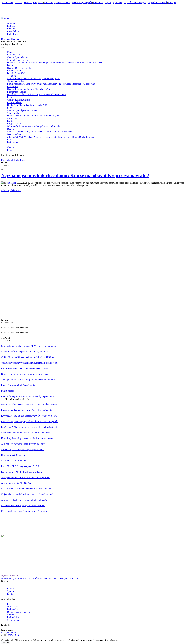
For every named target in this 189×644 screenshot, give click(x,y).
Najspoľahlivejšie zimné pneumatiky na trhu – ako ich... (27, 488)
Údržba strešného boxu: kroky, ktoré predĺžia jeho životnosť (29, 427)
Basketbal (48, 115)
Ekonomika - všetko (16, 92)
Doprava (47, 62)
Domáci (10, 73)
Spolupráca (12, 591)
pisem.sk (27, 2)
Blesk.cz (12, 182)
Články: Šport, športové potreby (22, 110)
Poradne (92, 137)
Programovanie (40, 84)
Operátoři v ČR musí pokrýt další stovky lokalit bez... (26, 351)
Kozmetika (40, 131)
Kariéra (28, 94)
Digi (28, 84)
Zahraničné (20, 62)
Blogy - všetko (14, 123)
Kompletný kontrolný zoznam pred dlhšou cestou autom (27, 438)
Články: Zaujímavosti (17, 131)
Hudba (10, 105)
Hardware (65, 84)
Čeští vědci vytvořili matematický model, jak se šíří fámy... (28, 357)
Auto (16, 137)
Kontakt (11, 594)
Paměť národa (7, 391)
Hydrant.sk (17, 578)
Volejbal (40, 115)
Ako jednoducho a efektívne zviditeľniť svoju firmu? (25, 477)
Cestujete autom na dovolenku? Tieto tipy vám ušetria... (27, 432)
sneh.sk (18, 2)
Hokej (33, 115)
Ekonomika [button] (12, 86)
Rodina (75, 137)
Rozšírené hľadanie (10, 39)
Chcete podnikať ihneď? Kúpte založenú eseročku (24, 511)
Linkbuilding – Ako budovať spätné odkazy (21, 472)
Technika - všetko (15, 81)
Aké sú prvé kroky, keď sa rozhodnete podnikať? (24, 500)
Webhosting (89, 84)
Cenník (10, 614)
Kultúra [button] (10, 97)
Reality (35, 94)
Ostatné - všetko (14, 134)
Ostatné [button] (10, 129)
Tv (82, 84)
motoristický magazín (82, 2)
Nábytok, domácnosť (62, 131)
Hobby (69, 137)
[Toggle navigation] (2, 47)
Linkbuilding (13, 617)
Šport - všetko (13, 113)
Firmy (10, 150)
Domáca (11, 94)
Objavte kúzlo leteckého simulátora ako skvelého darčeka (28, 494)
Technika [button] (11, 76)
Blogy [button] (10, 121)
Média (68, 62)
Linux (10, 84)
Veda (58, 84)
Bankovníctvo (86, 62)
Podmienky (12, 26)
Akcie (42, 94)
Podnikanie (60, 94)
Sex (47, 137)
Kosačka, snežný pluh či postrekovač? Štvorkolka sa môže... (29, 416)
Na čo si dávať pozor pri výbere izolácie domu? (23, 505)
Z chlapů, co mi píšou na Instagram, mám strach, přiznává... (29, 379)
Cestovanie (12, 118)
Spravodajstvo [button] (13, 54)
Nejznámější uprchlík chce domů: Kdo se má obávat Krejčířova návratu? (75, 175)
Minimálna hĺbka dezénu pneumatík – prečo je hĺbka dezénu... (30, 404)
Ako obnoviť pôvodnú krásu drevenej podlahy (23, 444)
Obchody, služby (42, 89)
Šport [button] (9, 107)
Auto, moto (54, 78)
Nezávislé (97, 62)
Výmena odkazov (9, 575)
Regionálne (30, 62)
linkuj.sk (172, 2)
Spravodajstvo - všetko (17, 60)
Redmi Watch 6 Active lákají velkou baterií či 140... (25, 368)
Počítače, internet (41, 78)
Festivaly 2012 (40, 105)
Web (15, 84)
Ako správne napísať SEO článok (17, 483)
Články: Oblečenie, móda (19, 68)
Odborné (11, 126)
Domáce (11, 62)
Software (52, 84)
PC (24, 84)
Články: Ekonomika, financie (20, 89)
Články (10, 147)
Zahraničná (20, 94)
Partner (10, 588)
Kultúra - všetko (14, 102)
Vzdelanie (29, 137)
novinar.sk (98, 2)
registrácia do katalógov (135, 2)
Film (15, 105)
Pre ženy (75, 62)
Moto (21, 137)
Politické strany (14, 142)
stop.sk (108, 2)
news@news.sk (8, 632)
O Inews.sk (12, 23)
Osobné (19, 126)
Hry (31, 84)
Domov (10, 115)
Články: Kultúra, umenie (18, 99)
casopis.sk (38, 2)
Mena (47, 94)
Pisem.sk (27, 578)
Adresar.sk (6, 578)
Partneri (10, 139)
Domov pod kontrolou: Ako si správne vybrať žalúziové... (28, 374)
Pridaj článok (7, 160)
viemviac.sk (7, 2)
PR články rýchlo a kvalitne (57, 2)
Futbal (28, 115)
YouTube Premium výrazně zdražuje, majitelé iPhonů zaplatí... (30, 363)
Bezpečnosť (75, 84)
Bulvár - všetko (14, 70)
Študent (54, 62)
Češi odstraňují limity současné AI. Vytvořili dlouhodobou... (29, 346)
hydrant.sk (117, 2)
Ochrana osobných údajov (19, 612)
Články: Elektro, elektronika (20, 78)
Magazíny (11, 52)
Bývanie (31, 131)
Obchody (83, 137)
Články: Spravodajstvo (17, 57)
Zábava (21, 105)
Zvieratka (53, 137)
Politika (39, 62)
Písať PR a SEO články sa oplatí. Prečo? (20, 466)
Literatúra (29, 105)
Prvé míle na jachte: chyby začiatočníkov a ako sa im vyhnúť (29, 421)
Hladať (4, 162)
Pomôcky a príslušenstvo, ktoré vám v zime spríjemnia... (27, 410)
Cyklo (56, 115)
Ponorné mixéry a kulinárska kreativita (19, 385)
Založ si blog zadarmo (41, 578)
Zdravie (48, 131)
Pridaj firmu (19, 160)
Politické (56, 126)
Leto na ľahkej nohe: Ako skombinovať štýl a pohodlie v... (28, 396)
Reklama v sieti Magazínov (14, 455)
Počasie (61, 62)
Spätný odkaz (13, 620)
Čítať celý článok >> (11, 190)
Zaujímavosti (40, 137)
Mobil (20, 84)
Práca (52, 94)
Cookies (5, 642)
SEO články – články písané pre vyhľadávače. (22, 449)
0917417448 (13, 635)
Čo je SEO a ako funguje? (13, 460)
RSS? (9, 604)
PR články (75, 578)
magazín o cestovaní (157, 2)
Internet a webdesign (32, 126)
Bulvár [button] (10, 65)
